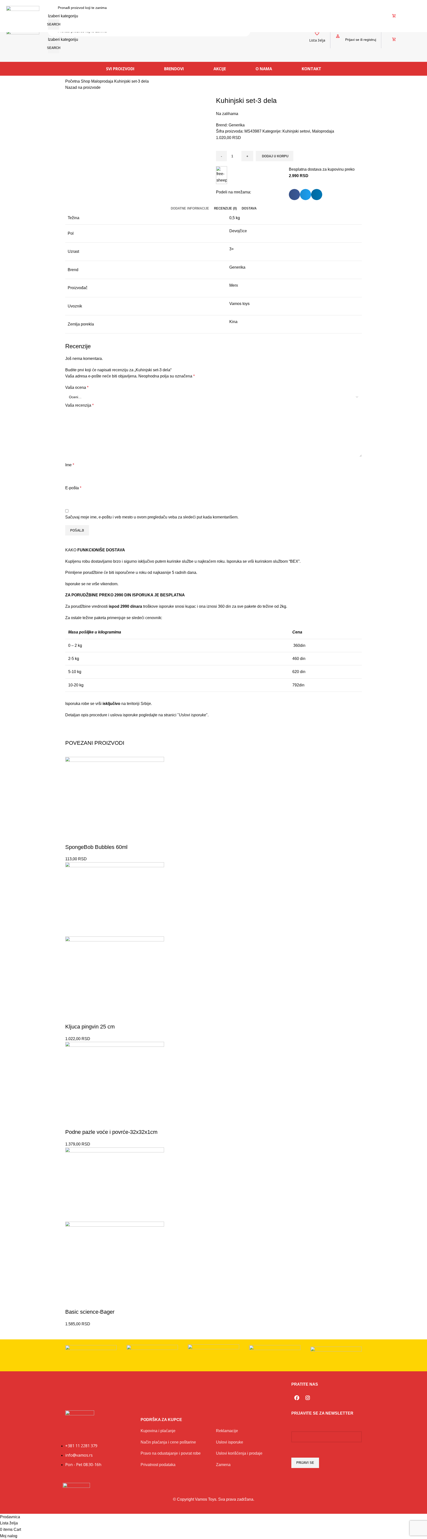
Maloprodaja (102, 81)
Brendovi (174, 68)
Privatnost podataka (158, 1465)
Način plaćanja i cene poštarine (168, 1442)
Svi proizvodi (120, 68)
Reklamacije (227, 1431)
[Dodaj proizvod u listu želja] (71, 837)
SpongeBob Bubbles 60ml (96, 847)
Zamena (223, 1465)
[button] (294, 194)
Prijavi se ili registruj (360, 40)
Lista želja (317, 40)
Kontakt (311, 68)
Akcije (220, 68)
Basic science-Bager (89, 1312)
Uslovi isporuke (229, 1442)
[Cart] (394, 40)
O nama (264, 68)
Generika (237, 125)
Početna (73, 81)
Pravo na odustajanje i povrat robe (171, 1453)
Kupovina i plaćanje (158, 1431)
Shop (86, 81)
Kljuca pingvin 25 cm (90, 1027)
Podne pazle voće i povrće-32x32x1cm (111, 1132)
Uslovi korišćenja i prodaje (239, 1453)
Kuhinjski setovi (296, 131)
